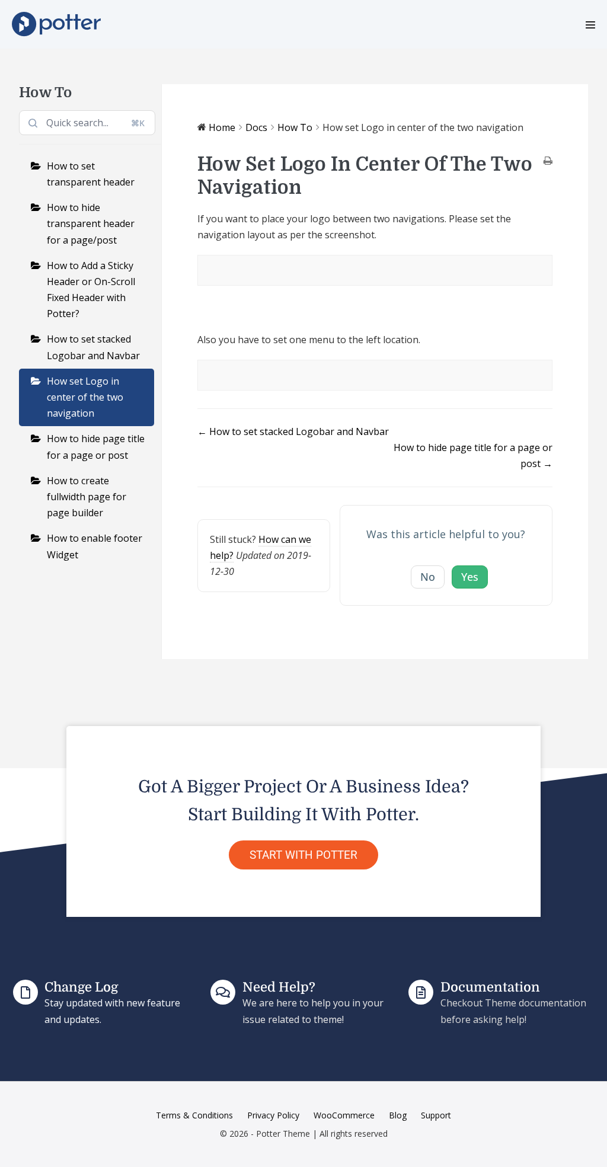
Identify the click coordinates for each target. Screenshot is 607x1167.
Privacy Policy (273, 1115)
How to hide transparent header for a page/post (91, 223)
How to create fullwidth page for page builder (86, 496)
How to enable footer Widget (94, 546)
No (427, 577)
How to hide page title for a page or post (96, 446)
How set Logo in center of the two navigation (85, 397)
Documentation (490, 987)
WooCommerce (344, 1115)
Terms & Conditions (194, 1115)
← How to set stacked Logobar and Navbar (293, 431)
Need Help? (278, 987)
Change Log (81, 987)
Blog (398, 1115)
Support (436, 1115)
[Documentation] (420, 992)
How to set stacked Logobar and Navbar (93, 347)
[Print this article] (548, 162)
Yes (469, 577)
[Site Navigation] (590, 25)
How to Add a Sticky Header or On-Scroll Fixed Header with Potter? (91, 290)
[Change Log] (25, 992)
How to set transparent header (91, 173)
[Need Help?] (222, 992)
